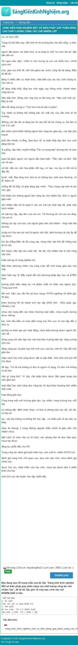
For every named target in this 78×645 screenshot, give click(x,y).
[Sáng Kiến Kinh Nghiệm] (35, 11)
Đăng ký (50, 3)
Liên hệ (74, 3)
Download (61, 575)
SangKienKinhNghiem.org (32, 638)
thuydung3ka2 (34, 567)
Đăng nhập (62, 3)
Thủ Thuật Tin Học (10, 642)
